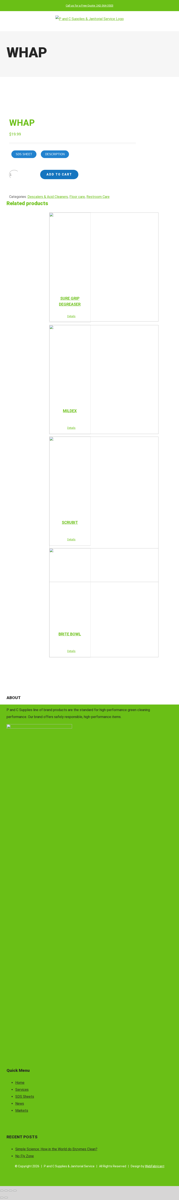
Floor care (77, 197)
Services (22, 1090)
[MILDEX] (69, 364)
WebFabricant (154, 1166)
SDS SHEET (24, 154)
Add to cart (59, 174)
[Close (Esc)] (15, 1190)
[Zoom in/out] (1, 1190)
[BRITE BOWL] (69, 587)
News (19, 1103)
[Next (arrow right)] (6, 1197)
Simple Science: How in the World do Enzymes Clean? (56, 1149)
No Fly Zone (24, 1156)
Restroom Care (98, 197)
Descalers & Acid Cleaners (48, 197)
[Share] (10, 1190)
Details (71, 316)
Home (19, 1083)
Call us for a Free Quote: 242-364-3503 (89, 5)
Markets (21, 1110)
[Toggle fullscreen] (6, 1190)
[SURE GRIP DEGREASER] (69, 252)
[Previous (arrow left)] (1, 1197)
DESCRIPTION (55, 154)
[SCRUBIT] (69, 476)
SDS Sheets (24, 1096)
